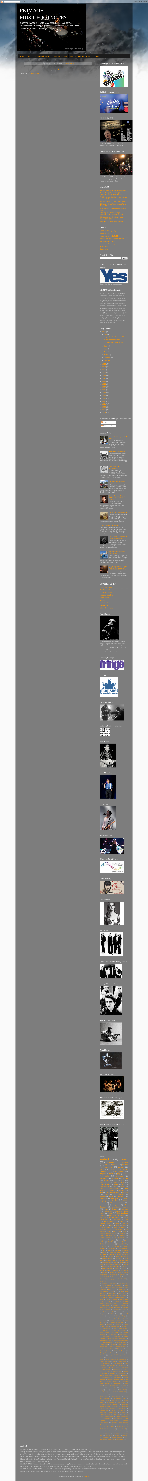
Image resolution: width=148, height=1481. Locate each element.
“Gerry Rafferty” (120, 1316)
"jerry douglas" (104, 1281)
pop (126, 1174)
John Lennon (121, 1293)
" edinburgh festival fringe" (116, 1322)
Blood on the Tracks (105, 1340)
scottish (125, 1162)
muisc (111, 1225)
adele (110, 1250)
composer (116, 1219)
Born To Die (115, 1246)
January (107, 360)
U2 (119, 1303)
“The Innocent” (121, 1431)
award (102, 1270)
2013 (104, 398)
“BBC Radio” (122, 1392)
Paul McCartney (123, 1248)
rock (115, 1180)
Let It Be (123, 1295)
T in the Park (106, 1301)
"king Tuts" (124, 1266)
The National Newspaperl (108, 590)
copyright (115, 1270)
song (126, 1219)
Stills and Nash (124, 1299)
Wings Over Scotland (107, 608)
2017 (104, 387)
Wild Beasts (116, 1369)
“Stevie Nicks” (122, 1429)
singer (102, 1174)
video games (111, 1244)
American (115, 1178)
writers (125, 1178)
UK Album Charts (114, 1367)
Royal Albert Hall (123, 1260)
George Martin (104, 1344)
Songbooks (104, 249)
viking (101, 1390)
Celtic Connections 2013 (108, 1236)
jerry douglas (119, 1194)
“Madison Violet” (106, 1418)
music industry (110, 1311)
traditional (103, 1199)
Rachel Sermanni (105, 1238)
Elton (121, 1291)
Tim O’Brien (121, 1365)
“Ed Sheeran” (110, 1402)
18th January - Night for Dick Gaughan (113, 190)
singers (115, 1205)
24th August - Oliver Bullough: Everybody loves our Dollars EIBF (111, 213)
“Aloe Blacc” (103, 1392)
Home (22, 56)
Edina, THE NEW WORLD (118, 512)
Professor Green (110, 1260)
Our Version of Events (116, 1215)
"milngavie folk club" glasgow (109, 1283)
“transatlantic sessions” (115, 1320)
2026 (104, 332)
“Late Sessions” (109, 1416)
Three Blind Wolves (111, 1303)
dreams (111, 1307)
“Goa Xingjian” (113, 1412)
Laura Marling (118, 1229)
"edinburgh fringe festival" (118, 1330)
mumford (125, 1250)
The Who (112, 1365)
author (102, 1188)
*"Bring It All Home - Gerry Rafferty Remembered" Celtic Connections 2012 (118, 568)
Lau (110, 1229)
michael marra (105, 1223)
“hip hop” (113, 1318)
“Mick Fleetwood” (118, 1418)
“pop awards (110, 1439)
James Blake (111, 1293)
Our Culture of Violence (42, 56)
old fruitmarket (114, 1217)
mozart (102, 1311)
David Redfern (112, 1289)
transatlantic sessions (120, 1207)
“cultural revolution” (117, 1437)
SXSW (107, 1299)
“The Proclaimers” (105, 1433)
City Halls (111, 1254)
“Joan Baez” (116, 1414)
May (105, 349)
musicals (104, 1266)
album (112, 1190)
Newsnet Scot (104, 605)
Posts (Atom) (34, 73)
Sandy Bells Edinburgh (114, 1355)
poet (101, 1182)
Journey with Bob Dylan (106, 1346)
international (114, 1188)
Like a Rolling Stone (106, 1297)
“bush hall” (125, 1435)
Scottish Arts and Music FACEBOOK (112, 238)
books (116, 1184)
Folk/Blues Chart (120, 1342)
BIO (29, 56)
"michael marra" (112, 1334)
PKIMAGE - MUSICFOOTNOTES (43, 14)
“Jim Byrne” (122, 1412)
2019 (104, 381)
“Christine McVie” (104, 1400)
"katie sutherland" (104, 1332)
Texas (114, 1361)
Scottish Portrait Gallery (113, 1357)
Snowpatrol (114, 1299)
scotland (104, 1159)
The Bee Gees (122, 1361)
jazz (114, 1231)
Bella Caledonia (105, 603)
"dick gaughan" (112, 1279)
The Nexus (116, 1301)
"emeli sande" (122, 1279)
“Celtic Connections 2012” (119, 1398)
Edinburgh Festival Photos (121, 1340)
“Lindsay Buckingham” (122, 1416)
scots (111, 1174)
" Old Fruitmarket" (105, 1227)
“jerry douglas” (122, 1318)
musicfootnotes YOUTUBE (109, 236)
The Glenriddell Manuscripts (113, 342)
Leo (118, 1295)
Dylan (112, 1291)
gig (108, 1182)
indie (121, 1221)
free (121, 1262)
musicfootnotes (106, 1377)
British (106, 1209)
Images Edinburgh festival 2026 (114, 337)
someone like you (117, 1383)
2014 (104, 395)
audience (123, 1305)
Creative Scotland (106, 592)
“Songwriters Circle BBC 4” (107, 1426)
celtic (115, 1186)
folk (105, 1165)
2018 (104, 384)
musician (103, 1205)
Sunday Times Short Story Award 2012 (115, 1359)
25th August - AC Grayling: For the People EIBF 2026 (112, 218)
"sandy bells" (117, 1336)
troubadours (110, 1316)
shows (118, 1225)
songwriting (113, 1275)
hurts (106, 1225)
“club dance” (105, 1437)
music (124, 1159)
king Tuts (110, 1242)
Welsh (124, 1268)
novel (119, 1231)
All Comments (107, 426)
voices (124, 1225)
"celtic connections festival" (108, 1233)
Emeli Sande (104, 1184)
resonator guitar (118, 1379)
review (120, 1167)
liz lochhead (118, 1264)
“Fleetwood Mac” (104, 1410)
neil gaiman (119, 1311)
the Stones (122, 1387)
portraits (119, 1272)
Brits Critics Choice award (114, 1287)
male (101, 1375)
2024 (104, 367)
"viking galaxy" (118, 1285)
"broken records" (114, 1266)
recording (109, 1379)
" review (125, 1324)
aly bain (125, 1192)
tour (124, 1231)
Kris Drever (111, 1248)
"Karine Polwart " (106, 1328)
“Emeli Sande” (122, 1408)
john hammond (106, 1309)
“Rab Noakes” (104, 1277)
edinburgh (109, 1167)
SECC (101, 1299)
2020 (104, 378)
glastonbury (124, 1270)
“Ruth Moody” (114, 1420)
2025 (104, 364)
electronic (117, 1307)
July (105, 334)
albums (116, 1262)
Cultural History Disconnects (109, 525)
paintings (104, 1313)
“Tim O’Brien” (116, 1433)
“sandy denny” (120, 1439)
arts (122, 1180)
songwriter (119, 1171)
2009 (104, 410)
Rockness (102, 1355)
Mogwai (122, 1236)
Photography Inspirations (107, 1353)
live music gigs (122, 1373)
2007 (104, 412)
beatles (108, 1270)
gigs (118, 1174)
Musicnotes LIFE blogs (108, 244)
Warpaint (125, 1303)
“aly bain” (117, 1435)
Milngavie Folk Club (117, 1203)
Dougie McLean (104, 1291)
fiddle (122, 1182)
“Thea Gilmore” (104, 1318)
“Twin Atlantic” (108, 1435)
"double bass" (121, 1244)
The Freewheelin (105, 1363)
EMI (117, 1291)
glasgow (110, 1162)
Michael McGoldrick (120, 1297)
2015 (104, 392)
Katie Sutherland (107, 1268)
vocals (107, 1390)
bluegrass (113, 1240)
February (107, 357)
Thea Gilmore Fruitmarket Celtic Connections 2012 (118, 537)
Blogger (86, 1476)
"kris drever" (124, 1281)
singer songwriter (113, 1192)
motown (123, 1309)
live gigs (104, 1272)
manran (112, 1272)
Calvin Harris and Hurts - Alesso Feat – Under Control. (117, 497)
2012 (104, 401)
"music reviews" (123, 1334)
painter (104, 1252)
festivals (103, 1217)
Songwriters (103, 1240)
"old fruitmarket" (123, 1283)
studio (124, 1385)
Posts (105, 422)
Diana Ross (122, 1289)
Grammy (110, 1256)
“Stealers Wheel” (111, 1429)
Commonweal (104, 597)
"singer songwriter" (119, 1227)
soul (122, 1186)
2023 (104, 370)
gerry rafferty (109, 1221)
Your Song (107, 1371)
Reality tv (122, 1353)
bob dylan (114, 1199)
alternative (115, 1305)
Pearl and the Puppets (120, 1350)
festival (125, 1165)
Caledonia (122, 1233)
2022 (104, 372)
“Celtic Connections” (115, 1252)
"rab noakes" (106, 1336)
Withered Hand (106, 1305)
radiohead (120, 1242)
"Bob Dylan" (105, 1326)
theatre (114, 1201)
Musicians (103, 1178)
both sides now (117, 1371)
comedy (121, 1190)
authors (106, 1180)
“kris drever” (103, 1320)
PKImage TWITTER (107, 233)
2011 (104, 404)
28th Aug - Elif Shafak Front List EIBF (112, 221)
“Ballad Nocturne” (115, 1394)
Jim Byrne (113, 1344)
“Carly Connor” (115, 1396)
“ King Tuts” (123, 1390)
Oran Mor (120, 1196)
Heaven (115, 1209)
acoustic (125, 1209)
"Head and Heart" (115, 1326)
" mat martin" (117, 1324)
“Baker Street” (104, 1394)
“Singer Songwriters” (118, 1424)
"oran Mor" (103, 1246)
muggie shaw (108, 1375)
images (120, 1240)
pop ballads (117, 1377)
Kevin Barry (103, 1295)
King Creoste (111, 1295)
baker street (103, 1307)
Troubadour (103, 1367)
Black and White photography (116, 1338)
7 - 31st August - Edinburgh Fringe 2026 (114, 201)
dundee (116, 1223)
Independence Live (106, 595)
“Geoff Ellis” (103, 1412)
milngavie (117, 1250)
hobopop (125, 1371)
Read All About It (119, 1238)
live (101, 1169)
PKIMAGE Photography (108, 231)
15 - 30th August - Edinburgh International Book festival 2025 (111, 193)
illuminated (104, 1373)
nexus (126, 1311)
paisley (112, 1313)
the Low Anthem (112, 1387)
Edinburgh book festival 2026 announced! (117, 552)
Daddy (119, 1254)
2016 (104, 390)
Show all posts (68, 63)
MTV (101, 1348)
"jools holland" (114, 1281)
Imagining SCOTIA (60, 56)
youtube (122, 1275)
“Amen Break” (112, 1392)
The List (103, 600)
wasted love (114, 1390)
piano (111, 1213)
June (106, 346)
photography (104, 1186)
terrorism (102, 1387)
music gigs (125, 1375)
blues (109, 1231)
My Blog (96, 56)
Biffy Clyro (103, 1229)
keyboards (112, 1373)
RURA (104, 1250)
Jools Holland (122, 1344)
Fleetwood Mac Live (107, 1342)
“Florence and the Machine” (118, 1410)
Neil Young (118, 1258)
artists (106, 1194)
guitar (107, 1176)
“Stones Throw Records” (107, 1431)
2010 (104, 407)
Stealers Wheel (106, 1262)
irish (101, 1192)
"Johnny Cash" (116, 1277)
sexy (118, 1313)
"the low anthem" (106, 1285)
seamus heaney (112, 1381)
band (115, 1182)
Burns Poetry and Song (112, 340)
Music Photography (122, 1256)
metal (126, 1264)
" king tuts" (109, 1324)
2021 (104, 375)
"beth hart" (105, 1330)
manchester (116, 1309)
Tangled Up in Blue (105, 1361)
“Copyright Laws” (116, 1400)
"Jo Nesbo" (125, 1326)
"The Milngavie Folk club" (121, 1328)
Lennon (117, 1268)
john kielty (109, 1264)
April (106, 352)
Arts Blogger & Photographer (80, 56)
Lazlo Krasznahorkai (120, 1346)
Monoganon (120, 1348)
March (106, 355)
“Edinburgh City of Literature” (109, 1404)
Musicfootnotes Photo (107, 241)
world (111, 1196)
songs (113, 1169)
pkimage (119, 1176)
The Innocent (118, 1363)
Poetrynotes (104, 246)
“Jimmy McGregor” (105, 1414)
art (123, 1184)
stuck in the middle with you (112, 1385)
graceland (125, 1307)
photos (114, 1165)
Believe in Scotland (106, 587)
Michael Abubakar (110, 1348)
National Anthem (107, 1258)
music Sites (117, 1375)
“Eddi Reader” (121, 1402)
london (102, 1196)
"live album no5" (116, 1332)
